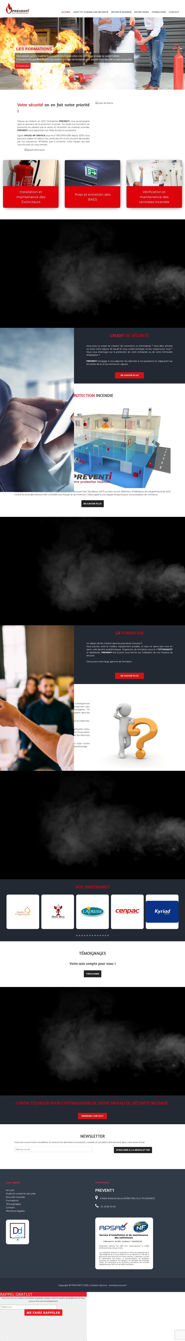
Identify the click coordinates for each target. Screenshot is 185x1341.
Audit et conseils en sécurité (90, 12)
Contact (174, 12)
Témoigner (92, 974)
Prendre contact (92, 1116)
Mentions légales (15, 1211)
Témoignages (13, 1204)
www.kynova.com (118, 1285)
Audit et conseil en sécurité (21, 1193)
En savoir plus (20, 68)
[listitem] (86, 437)
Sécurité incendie (121, 12)
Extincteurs (141, 12)
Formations (159, 12)
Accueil (66, 12)
